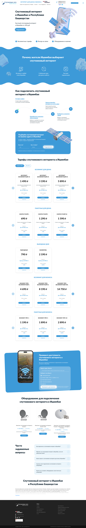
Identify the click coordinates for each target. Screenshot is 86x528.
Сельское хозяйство (47, 381)
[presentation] (13, 188)
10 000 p (25, 430)
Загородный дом (46, 375)
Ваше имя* (20, 144)
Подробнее (17, 495)
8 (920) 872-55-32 (61, 2)
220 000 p (21, 428)
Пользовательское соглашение (55, 526)
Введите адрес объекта (46, 368)
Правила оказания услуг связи (63, 507)
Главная (21, 4)
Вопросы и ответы (61, 513)
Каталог (35, 4)
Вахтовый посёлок (46, 379)
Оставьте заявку (19, 98)
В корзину (24, 435)
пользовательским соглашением (39, 150)
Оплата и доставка (61, 510)
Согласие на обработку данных (66, 526)
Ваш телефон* (34, 144)
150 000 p (27, 428)
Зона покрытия (39, 510)
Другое (44, 383)
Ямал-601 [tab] (28, 165)
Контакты (48, 4)
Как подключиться (26, 4)
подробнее (24, 199)
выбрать (24, 197)
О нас (40, 4)
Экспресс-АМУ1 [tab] (20, 165)
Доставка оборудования (41, 512)
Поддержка (43, 4)
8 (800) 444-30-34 (61, 1)
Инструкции (60, 512)
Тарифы (31, 4)
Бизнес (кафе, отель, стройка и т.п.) (50, 377)
